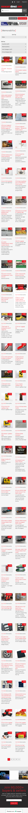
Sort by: (14, 34)
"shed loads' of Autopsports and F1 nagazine (6, 328)
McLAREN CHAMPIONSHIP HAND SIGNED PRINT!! (7, 243)
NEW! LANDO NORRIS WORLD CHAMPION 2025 (6, 97)
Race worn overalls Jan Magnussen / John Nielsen (7, 275)
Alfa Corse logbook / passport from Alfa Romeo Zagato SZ (6, 127)
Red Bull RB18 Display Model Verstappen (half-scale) (20, 522)
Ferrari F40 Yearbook (6, 181)
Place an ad (22, 18)
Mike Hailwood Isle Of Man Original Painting (7, 299)
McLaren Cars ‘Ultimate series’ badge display (5, 638)
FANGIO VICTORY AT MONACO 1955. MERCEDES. (6, 212)
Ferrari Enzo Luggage (6, 722)
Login (18, 2)
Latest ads (13, 18)
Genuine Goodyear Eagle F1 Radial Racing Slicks (20, 96)
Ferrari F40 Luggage (20, 722)
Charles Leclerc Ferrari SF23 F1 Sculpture (5, 579)
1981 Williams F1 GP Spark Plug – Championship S (20, 608)
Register (24, 2)
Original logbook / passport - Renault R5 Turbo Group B (20, 128)
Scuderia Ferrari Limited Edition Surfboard (19, 358)
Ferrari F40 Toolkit (6, 745)
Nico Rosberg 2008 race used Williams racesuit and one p (6, 695)
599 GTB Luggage (19, 241)
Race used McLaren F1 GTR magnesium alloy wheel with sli (7, 665)
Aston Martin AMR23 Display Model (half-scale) (6, 522)
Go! (24, 10)
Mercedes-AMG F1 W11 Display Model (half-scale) (21, 551)
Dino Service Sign (19, 745)
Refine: (3, 41)
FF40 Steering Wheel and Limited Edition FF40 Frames (20, 183)
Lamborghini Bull (5, 384)
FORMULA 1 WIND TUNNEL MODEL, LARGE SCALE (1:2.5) (20, 299)
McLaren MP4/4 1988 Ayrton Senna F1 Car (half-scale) (20, 492)
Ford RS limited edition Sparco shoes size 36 (20, 579)
